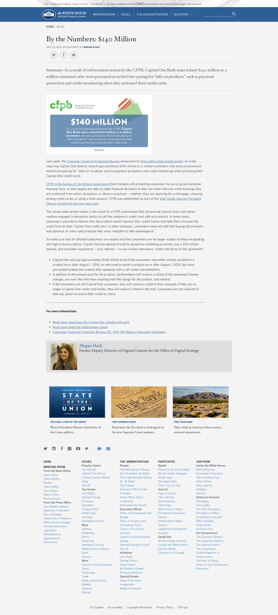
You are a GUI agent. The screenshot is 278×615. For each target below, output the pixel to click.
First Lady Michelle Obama (136, 477)
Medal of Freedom (130, 588)
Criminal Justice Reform (96, 477)
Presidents (202, 501)
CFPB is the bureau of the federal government (78, 184)
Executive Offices (131, 509)
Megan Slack (91, 47)
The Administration (152, 14)
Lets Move (126, 556)
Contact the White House (173, 544)
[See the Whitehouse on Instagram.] (54, 448)
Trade (85, 576)
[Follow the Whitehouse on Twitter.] (45, 448)
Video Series (203, 481)
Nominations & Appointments (52, 536)
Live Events (51, 490)
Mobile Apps (165, 477)
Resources (202, 568)
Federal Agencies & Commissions (207, 554)
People (124, 465)
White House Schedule (57, 522)
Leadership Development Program (172, 531)
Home (50, 26)
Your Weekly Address (56, 506)
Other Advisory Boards (133, 505)
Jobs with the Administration (166, 499)
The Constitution (206, 548)
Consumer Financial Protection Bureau (93, 161)
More (85, 525)
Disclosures (50, 542)
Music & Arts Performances (52, 496)
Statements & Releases (58, 518)
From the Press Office (57, 502)
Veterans (87, 588)
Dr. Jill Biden (127, 481)
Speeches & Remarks (56, 510)
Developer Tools (167, 481)
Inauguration (127, 584)
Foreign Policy (90, 509)
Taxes (85, 568)
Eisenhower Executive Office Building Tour (209, 475)
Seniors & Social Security (97, 564)
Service (86, 556)
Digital (162, 465)
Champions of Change (171, 552)
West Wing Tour (205, 469)
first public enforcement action (162, 161)
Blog (61, 26)
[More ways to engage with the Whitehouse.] (86, 448)
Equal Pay (88, 540)
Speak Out (164, 536)
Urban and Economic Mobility (94, 582)
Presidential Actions (55, 526)
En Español (96, 607)
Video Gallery (51, 486)
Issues (125, 14)
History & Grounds (208, 497)
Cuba (85, 481)
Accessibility (115, 607)
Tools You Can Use (169, 485)
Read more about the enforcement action (80, 327)
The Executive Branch (209, 536)
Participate (166, 461)
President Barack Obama (135, 469)
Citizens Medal (167, 548)
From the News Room (57, 470)
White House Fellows (170, 509)
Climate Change (91, 497)
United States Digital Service (170, 523)
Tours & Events (167, 493)
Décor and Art (204, 485)
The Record (88, 469)
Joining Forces (128, 560)
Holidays (201, 489)
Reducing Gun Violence (95, 548)
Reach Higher (128, 564)
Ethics (85, 536)
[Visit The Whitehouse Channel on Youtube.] (78, 448)
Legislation (50, 530)
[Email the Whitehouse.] (108, 448)
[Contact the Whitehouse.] (97, 448)
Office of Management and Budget (135, 515)
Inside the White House (210, 465)
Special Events (129, 576)
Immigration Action (93, 521)
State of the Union (130, 580)
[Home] (63, 19)
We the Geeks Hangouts (172, 473)
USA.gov (183, 607)
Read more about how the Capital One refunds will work (91, 322)
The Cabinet (127, 485)
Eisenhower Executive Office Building (209, 519)
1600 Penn (181, 14)
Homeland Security (93, 544)
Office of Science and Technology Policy (133, 523)
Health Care (89, 513)
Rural (85, 552)
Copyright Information (139, 607)
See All (86, 485)
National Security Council (135, 544)
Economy (87, 501)
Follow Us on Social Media (173, 469)
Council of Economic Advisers (132, 531)
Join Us (163, 489)
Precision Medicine (131, 572)
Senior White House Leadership (131, 499)
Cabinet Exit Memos (94, 473)
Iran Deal (87, 517)
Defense (87, 528)
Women (86, 592)
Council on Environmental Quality (135, 538)
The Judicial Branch (208, 544)
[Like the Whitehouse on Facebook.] (62, 448)
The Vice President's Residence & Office (208, 511)
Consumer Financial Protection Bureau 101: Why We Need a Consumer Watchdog (109, 332)
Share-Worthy (52, 478)
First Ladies (203, 505)
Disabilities (88, 533)
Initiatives (126, 552)
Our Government (206, 533)
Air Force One (204, 528)
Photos (48, 482)
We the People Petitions (172, 540)
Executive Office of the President (133, 491)
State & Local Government (212, 564)
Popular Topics (91, 465)
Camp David (203, 525)
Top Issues (88, 489)
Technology (88, 572)
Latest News (51, 474)
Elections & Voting (207, 560)
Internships (164, 505)
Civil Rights (88, 493)
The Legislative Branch (209, 540)
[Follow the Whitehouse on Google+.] (69, 448)
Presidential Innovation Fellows (171, 515)
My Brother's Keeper (132, 568)
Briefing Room (104, 14)
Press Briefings (53, 514)
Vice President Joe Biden (135, 473)
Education (88, 505)
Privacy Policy (164, 607)
